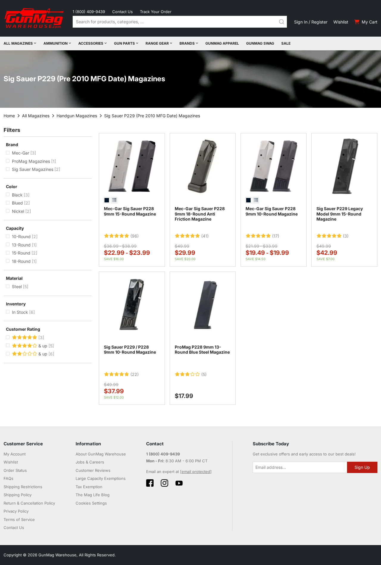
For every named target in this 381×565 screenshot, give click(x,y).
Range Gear (157, 43)
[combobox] (180, 22)
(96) (134, 236)
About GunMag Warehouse (101, 454)
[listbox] (132, 201)
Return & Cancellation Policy (29, 503)
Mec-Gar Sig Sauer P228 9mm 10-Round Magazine (272, 211)
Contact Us (122, 11)
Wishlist (340, 21)
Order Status (15, 470)
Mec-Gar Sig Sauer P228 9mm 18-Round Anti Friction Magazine (200, 213)
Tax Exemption (89, 486)
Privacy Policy (16, 511)
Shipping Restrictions (23, 486)
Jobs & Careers (90, 462)
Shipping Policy (18, 494)
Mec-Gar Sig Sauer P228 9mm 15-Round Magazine (130, 211)
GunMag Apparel (222, 43)
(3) (346, 236)
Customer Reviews (93, 470)
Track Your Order (155, 11)
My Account (15, 454)
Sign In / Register (310, 21)
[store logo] (34, 18)
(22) (134, 374)
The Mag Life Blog (93, 494)
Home (9, 115)
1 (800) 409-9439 (89, 11)
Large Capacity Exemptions (101, 478)
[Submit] (281, 21)
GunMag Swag (260, 43)
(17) (275, 236)
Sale (286, 43)
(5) (204, 374)
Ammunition (55, 43)
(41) (205, 236)
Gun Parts (124, 43)
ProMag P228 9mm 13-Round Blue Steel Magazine (202, 349)
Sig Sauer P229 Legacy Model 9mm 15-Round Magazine (339, 213)
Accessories (90, 43)
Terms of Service (19, 519)
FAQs (8, 478)
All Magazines (18, 43)
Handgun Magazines (77, 115)
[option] (107, 200)
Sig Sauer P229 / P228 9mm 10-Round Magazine (130, 349)
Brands (187, 43)
